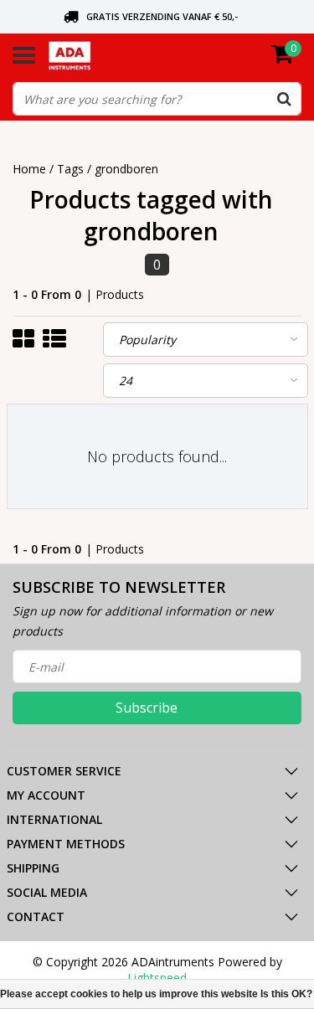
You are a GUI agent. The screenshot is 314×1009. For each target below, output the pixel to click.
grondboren (126, 169)
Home (29, 169)
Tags (70, 169)
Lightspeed (157, 978)
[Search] (284, 99)
